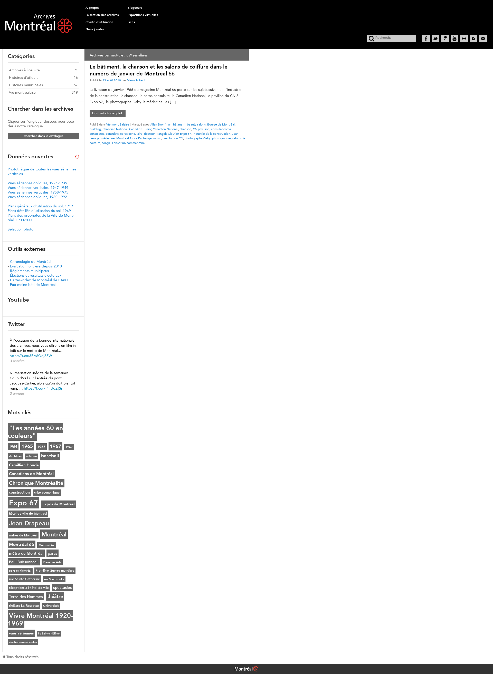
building (95, 129)
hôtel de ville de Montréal (28, 513)
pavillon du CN (173, 138)
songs (106, 143)
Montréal (54, 534)
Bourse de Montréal (221, 124)
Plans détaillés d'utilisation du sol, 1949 (39, 210)
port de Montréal (20, 570)
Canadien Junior (140, 129)
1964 (13, 446)
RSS (473, 38)
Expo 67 (185, 134)
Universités (51, 606)
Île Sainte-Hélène (49, 633)
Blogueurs (135, 7)
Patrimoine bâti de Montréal (32, 284)
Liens (131, 22)
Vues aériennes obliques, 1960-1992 (37, 197)
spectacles (62, 587)
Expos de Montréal (58, 504)
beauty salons (196, 124)
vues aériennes (21, 633)
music (157, 138)
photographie (221, 138)
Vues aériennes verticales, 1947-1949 (38, 187)
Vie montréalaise (117, 124)
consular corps (221, 129)
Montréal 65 (21, 544)
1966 (41, 447)
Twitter (435, 38)
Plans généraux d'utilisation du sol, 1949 (40, 206)
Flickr (464, 38)
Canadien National (165, 129)
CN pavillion (201, 129)
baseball (50, 456)
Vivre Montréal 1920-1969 (40, 619)
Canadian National (115, 129)
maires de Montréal (23, 535)
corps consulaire (131, 134)
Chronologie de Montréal (30, 261)
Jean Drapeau (29, 523)
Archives (15, 456)
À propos (92, 7)
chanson (185, 129)
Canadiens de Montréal (31, 473)
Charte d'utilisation (99, 22)
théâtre (55, 596)
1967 (55, 446)
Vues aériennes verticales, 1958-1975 (38, 192)
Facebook (426, 38)
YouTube (454, 38)
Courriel (483, 38)
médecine (108, 138)
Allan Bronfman (161, 124)
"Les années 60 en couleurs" (35, 431)
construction (19, 492)
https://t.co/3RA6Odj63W (31, 355)
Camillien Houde (24, 465)
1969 (69, 447)
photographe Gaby (198, 138)
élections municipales (23, 642)
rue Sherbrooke (54, 579)
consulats (112, 134)
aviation (31, 456)
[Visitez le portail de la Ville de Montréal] (246, 669)
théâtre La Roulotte (24, 605)
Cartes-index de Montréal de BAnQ (39, 280)
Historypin (445, 38)
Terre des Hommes (26, 596)
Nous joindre (95, 29)
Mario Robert (136, 80)
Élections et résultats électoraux (35, 275)
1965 (27, 446)
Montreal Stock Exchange (134, 138)
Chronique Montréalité (36, 483)
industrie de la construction (211, 134)
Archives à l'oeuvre (24, 70)
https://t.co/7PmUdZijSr (43, 388)
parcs (52, 553)
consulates (97, 134)
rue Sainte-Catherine (24, 579)
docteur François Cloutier (161, 134)
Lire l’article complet (107, 113)
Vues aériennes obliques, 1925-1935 (37, 183)
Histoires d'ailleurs (23, 77)
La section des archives (102, 15)
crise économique (47, 492)
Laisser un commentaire (128, 143)
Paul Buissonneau (24, 562)
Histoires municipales (26, 85)
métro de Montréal (26, 553)
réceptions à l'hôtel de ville (29, 588)
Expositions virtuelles (143, 15)
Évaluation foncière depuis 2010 (36, 266)
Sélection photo (20, 229)
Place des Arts (52, 562)
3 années (17, 361)
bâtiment (179, 124)
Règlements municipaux (29, 270)
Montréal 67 (47, 545)
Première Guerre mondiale (55, 570)
